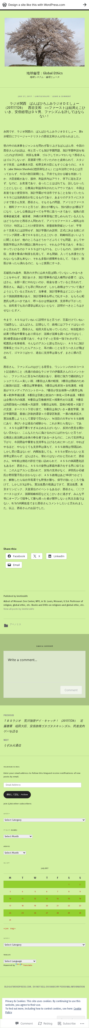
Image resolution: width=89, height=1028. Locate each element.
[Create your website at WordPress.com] (44, 4)
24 (10, 913)
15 (69, 899)
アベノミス (15, 624)
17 (10, 906)
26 (35, 913)
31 (10, 920)
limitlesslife (42, 96)
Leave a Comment (61, 96)
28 (58, 913)
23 (80, 906)
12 (35, 899)
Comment (71, 690)
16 (80, 899)
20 (47, 906)
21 (58, 906)
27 (47, 913)
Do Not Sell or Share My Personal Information (59, 987)
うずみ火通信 (13, 743)
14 (58, 899)
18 (22, 906)
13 (47, 899)
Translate (27, 965)
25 (23, 913)
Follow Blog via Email (12, 767)
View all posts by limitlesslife (19, 609)
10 (10, 899)
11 (22, 899)
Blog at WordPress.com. (18, 987)
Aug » (13, 928)
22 (69, 906)
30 (80, 913)
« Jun (6, 928)
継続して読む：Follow (17, 794)
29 (69, 913)
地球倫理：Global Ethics (44, 73)
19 (35, 906)
